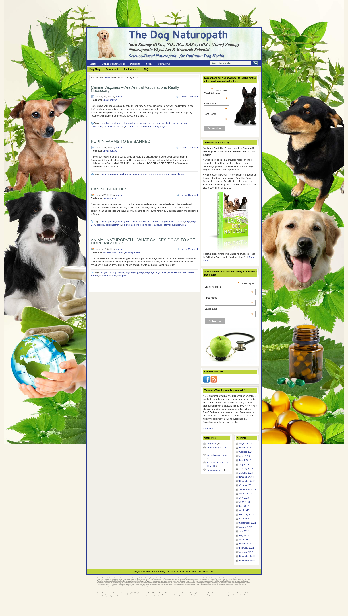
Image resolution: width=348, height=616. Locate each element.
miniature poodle (107, 275)
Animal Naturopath (130, 34)
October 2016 (246, 452)
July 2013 (244, 498)
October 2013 (246, 485)
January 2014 (246, 473)
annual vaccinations (110, 123)
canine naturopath (109, 174)
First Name (215, 103)
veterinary (144, 126)
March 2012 (245, 543)
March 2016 (245, 460)
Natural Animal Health (113, 252)
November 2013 (247, 481)
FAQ (146, 69)
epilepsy (101, 225)
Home (93, 64)
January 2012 (246, 552)
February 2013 (246, 514)
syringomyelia (179, 225)
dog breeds (153, 221)
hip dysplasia (128, 225)
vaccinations (109, 126)
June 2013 (244, 502)
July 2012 (244, 531)
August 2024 (245, 443)
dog (110, 272)
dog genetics (177, 221)
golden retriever (113, 225)
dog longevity (131, 272)
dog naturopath (140, 174)
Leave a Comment (189, 96)
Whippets (121, 275)
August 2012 (245, 527)
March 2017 (245, 447)
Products (135, 64)
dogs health (161, 272)
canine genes (123, 221)
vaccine (120, 126)
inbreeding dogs (144, 225)
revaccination (180, 123)
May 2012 (244, 535)
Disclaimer (203, 571)
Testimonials (131, 69)
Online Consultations (113, 64)
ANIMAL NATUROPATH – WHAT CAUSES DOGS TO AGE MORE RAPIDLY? (143, 241)
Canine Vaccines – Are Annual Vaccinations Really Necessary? (135, 89)
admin (119, 96)
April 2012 (244, 539)
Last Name (215, 113)
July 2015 (244, 464)
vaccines (129, 126)
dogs (151, 174)
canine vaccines (148, 123)
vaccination (96, 126)
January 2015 (246, 468)
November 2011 (247, 560)
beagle (103, 272)
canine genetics (138, 221)
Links (212, 571)
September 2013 (247, 489)
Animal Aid (111, 69)
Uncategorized (110, 100)
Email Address (215, 93)
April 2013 (244, 510)
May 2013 (244, 506)
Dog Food (211, 443)
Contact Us (164, 64)
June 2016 (244, 456)
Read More (208, 428)
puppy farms (177, 174)
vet (136, 126)
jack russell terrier (162, 225)
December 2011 (247, 556)
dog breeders (125, 174)
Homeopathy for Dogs (217, 447)
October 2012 (246, 518)
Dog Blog (94, 69)
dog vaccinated (164, 123)
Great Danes (174, 272)
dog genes (165, 221)
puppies (159, 174)
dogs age (149, 272)
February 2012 (246, 548)
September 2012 (247, 523)
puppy (167, 174)
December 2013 (247, 477)
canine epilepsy (107, 221)
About (149, 64)
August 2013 (245, 493)
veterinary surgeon (159, 126)
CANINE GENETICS (109, 189)
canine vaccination (130, 123)
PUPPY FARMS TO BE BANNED (120, 141)
